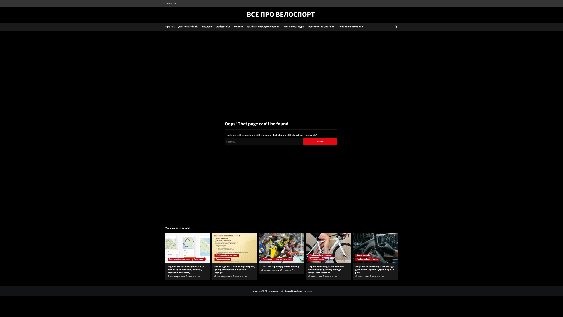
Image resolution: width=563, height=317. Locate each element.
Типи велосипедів (293, 26)
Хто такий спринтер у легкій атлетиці (280, 266)
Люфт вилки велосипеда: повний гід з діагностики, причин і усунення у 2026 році (374, 269)
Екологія (207, 26)
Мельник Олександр (271, 270)
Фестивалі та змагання (321, 26)
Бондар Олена (316, 276)
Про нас (170, 26)
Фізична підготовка (351, 26)
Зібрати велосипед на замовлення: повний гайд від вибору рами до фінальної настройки (326, 269)
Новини (238, 26)
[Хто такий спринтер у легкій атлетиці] (281, 248)
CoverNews (291, 290)
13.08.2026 (376, 276)
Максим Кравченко (177, 276)
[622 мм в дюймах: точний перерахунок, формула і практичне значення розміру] (234, 248)
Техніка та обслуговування (263, 26)
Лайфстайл (223, 26)
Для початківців (188, 26)
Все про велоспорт (281, 15)
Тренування (198, 259)
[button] (396, 26)
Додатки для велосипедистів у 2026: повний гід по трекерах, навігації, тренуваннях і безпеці (186, 269)
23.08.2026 (192, 276)
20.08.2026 (239, 276)
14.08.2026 (287, 270)
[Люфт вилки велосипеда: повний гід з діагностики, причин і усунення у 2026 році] (375, 248)
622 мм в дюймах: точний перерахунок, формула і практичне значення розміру (234, 269)
